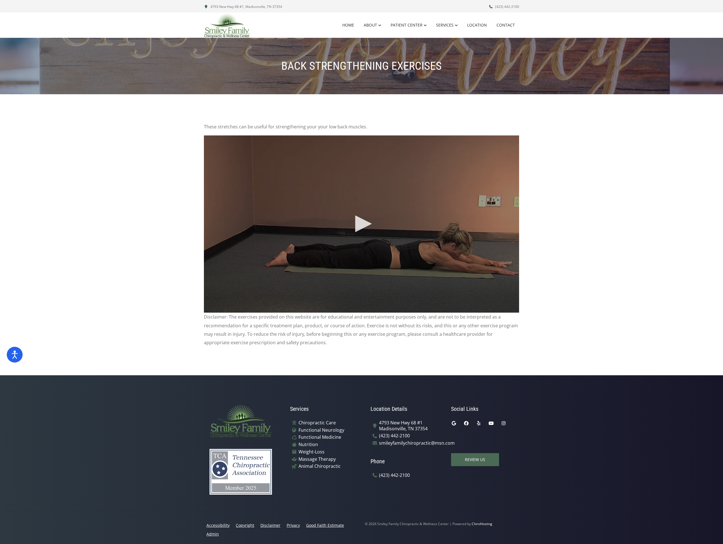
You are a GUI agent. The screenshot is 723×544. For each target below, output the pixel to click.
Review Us (475, 459)
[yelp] (479, 423)
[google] (454, 423)
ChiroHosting (482, 523)
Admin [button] (212, 534)
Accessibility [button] (218, 525)
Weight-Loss (312, 452)
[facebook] (466, 423)
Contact (505, 25)
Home (348, 25)
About (370, 25)
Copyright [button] (245, 525)
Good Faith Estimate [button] (325, 525)
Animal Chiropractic (320, 466)
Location (477, 25)
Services (445, 25)
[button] (361, 223)
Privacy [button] (293, 525)
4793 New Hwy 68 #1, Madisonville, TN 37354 (246, 6)
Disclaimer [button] (270, 525)
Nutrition (308, 445)
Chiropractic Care (317, 423)
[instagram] (503, 423)
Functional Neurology (321, 430)
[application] (361, 224)
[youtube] (491, 423)
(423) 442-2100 (506, 6)
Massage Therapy (317, 459)
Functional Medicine (320, 437)
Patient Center (407, 25)
